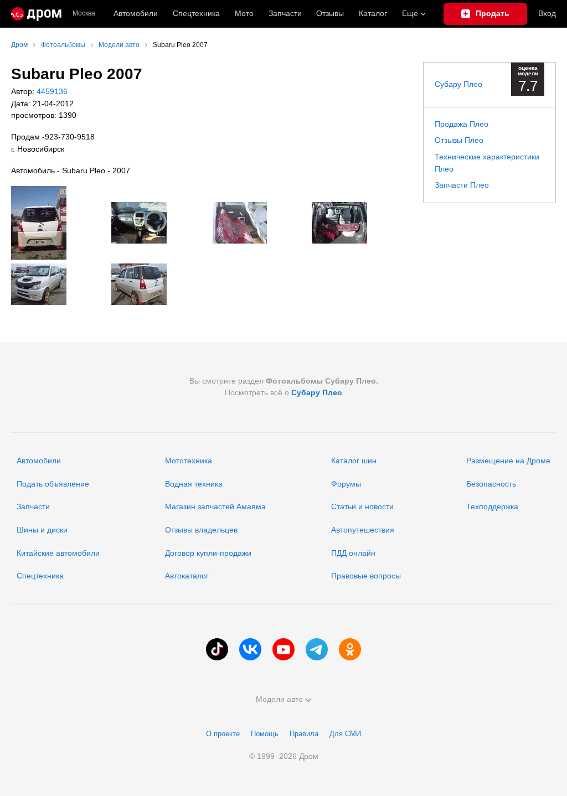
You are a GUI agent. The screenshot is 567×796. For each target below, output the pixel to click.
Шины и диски (42, 529)
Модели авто (279, 699)
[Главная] (36, 14)
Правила (304, 734)
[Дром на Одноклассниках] (350, 649)
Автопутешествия (362, 529)
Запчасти (285, 13)
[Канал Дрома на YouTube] (283, 649)
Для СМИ (345, 734)
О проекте (223, 734)
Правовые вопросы (366, 575)
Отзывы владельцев (201, 529)
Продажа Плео (461, 124)
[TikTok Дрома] (217, 649)
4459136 (51, 91)
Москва (84, 13)
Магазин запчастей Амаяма (215, 506)
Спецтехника (40, 575)
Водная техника (194, 483)
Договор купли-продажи (208, 553)
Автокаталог (187, 575)
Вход (547, 13)
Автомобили (136, 13)
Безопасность (491, 483)
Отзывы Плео (459, 140)
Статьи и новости (362, 506)
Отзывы (330, 13)
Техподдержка (492, 506)
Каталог (373, 13)
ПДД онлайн (353, 553)
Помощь (265, 734)
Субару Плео (458, 84)
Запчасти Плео (462, 184)
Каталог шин (354, 460)
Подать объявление (53, 483)
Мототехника (188, 460)
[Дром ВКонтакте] (250, 649)
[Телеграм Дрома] (317, 649)
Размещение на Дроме (508, 460)
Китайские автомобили (58, 553)
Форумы (346, 483)
